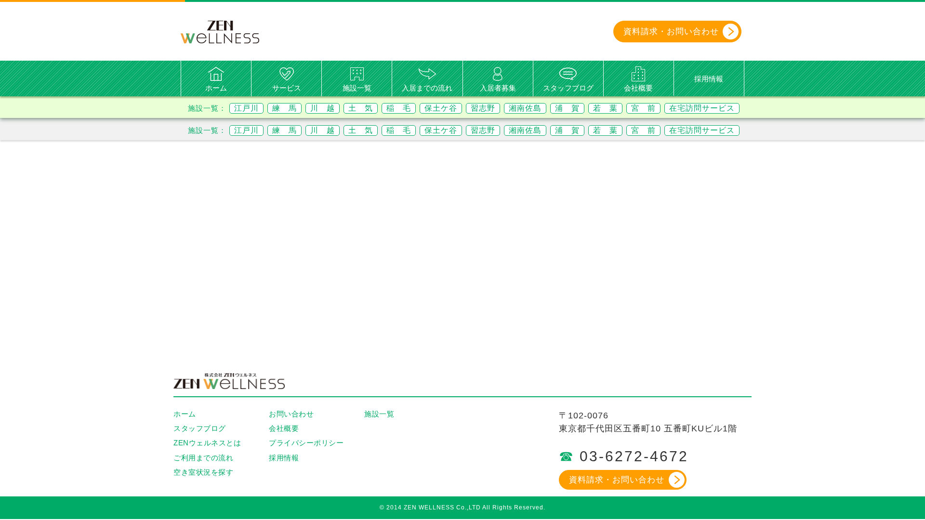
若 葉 (605, 108)
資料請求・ (671, 31)
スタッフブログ (568, 88)
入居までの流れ (427, 88)
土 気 (360, 108)
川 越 (322, 108)
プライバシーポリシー (306, 443)
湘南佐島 (525, 108)
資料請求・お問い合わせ (616, 479)
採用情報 (708, 79)
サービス (286, 88)
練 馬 (284, 108)
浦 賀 (567, 108)
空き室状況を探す (203, 472)
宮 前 (643, 108)
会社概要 (638, 88)
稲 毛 (398, 108)
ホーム (216, 88)
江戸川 (246, 108)
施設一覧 (357, 88)
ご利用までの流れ (203, 458)
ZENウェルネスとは (207, 443)
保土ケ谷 (440, 108)
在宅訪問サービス (702, 108)
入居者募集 (498, 88)
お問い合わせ (291, 414)
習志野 (483, 108)
